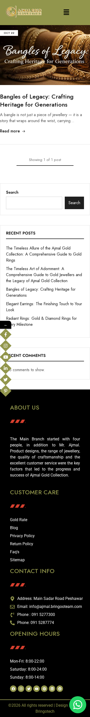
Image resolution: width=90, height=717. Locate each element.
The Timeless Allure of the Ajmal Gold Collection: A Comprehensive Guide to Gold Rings (44, 254)
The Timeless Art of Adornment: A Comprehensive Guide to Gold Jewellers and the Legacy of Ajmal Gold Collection (44, 275)
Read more (10, 131)
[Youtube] (36, 688)
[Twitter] (29, 688)
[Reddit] (59, 688)
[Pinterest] (44, 688)
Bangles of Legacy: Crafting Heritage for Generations (37, 100)
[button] (66, 12)
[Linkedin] (52, 688)
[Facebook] (13, 688)
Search (12, 192)
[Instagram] (21, 688)
